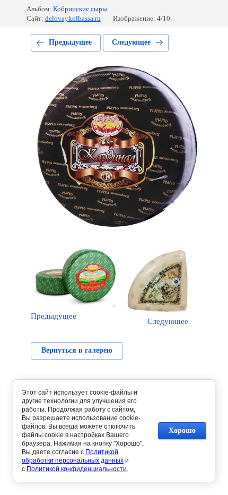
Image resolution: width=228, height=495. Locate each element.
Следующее (131, 42)
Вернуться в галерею (76, 350)
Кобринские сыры (80, 9)
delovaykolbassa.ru (73, 18)
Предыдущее (70, 42)
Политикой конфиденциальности (77, 469)
